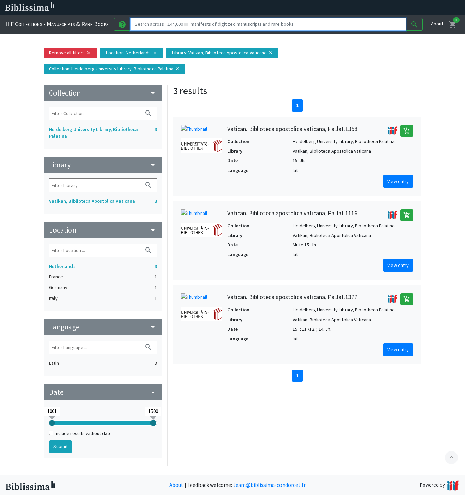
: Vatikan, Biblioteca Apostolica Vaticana (222, 53)
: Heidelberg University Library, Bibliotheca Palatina (114, 69)
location (103, 230)
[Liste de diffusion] (315, 7)
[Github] (370, 7)
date (103, 392)
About (437, 24)
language (103, 326)
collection (103, 93)
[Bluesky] (337, 7)
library (103, 164)
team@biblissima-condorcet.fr (269, 484)
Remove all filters (70, 53)
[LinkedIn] (326, 7)
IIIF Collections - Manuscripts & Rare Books (56, 24)
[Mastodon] (348, 7)
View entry (398, 181)
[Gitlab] (381, 7)
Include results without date (83, 433)
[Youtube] (359, 7)
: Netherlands (131, 53)
